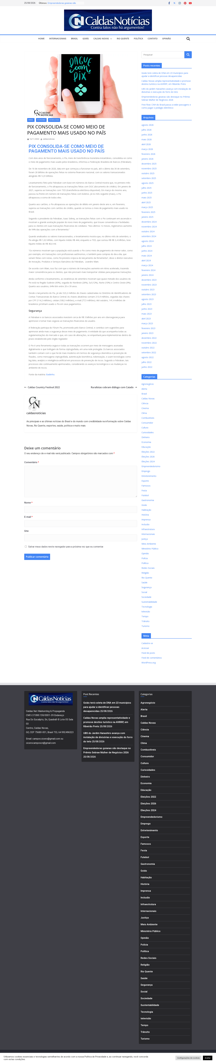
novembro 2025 (149, 168)
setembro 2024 (149, 236)
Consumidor (147, 422)
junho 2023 (147, 308)
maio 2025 (147, 197)
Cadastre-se (147, 643)
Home (41, 38)
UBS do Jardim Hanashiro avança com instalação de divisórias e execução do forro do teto (108, 737)
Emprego (146, 471)
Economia (41, 120)
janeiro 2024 (147, 275)
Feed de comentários (152, 657)
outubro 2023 (148, 289)
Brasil (74, 38)
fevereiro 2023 (148, 328)
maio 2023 (147, 313)
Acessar (145, 648)
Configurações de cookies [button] (188, 1058)
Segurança (146, 587)
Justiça (145, 539)
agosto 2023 (148, 299)
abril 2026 (146, 144)
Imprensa (146, 519)
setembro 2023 (149, 294)
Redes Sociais (148, 568)
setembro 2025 (149, 178)
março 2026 (147, 149)
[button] (110, 39)
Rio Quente (123, 38)
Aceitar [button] (208, 1058)
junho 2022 (147, 367)
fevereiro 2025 (148, 212)
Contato (153, 38)
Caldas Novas (101, 38)
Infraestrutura (148, 529)
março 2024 (147, 265)
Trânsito (145, 621)
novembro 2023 (149, 284)
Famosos (146, 485)
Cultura (145, 427)
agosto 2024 (148, 241)
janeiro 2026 (147, 158)
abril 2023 (146, 318)
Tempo (145, 616)
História (145, 514)
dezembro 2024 (149, 221)
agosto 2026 (148, 125)
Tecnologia (54, 120)
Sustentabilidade (149, 601)
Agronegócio (148, 384)
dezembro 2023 (149, 279)
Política (138, 38)
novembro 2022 (149, 342)
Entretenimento (149, 476)
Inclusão (145, 524)
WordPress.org (149, 662)
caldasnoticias (49, 139)
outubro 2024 (148, 231)
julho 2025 (146, 187)
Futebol (145, 495)
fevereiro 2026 (148, 154)
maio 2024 (147, 255)
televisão (146, 611)
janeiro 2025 (147, 217)
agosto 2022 (148, 357)
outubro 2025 (148, 173)
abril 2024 (146, 260)
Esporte (145, 480)
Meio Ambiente (149, 543)
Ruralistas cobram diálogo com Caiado (112, 387)
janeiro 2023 (147, 333)
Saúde (144, 582)
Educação (146, 447)
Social (144, 592)
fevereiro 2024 (148, 270)
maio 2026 (147, 139)
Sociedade (146, 597)
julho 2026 (146, 129)
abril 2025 (146, 202)
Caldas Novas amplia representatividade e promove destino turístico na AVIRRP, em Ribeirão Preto (106, 722)
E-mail (28, 517)
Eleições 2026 (148, 456)
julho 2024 (146, 246)
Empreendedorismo (151, 466)
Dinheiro (146, 437)
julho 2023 (146, 304)
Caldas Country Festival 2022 (44, 387)
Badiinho (50, 374)
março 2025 (147, 207)
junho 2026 (147, 134)
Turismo (145, 626)
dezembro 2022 (149, 338)
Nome (28, 502)
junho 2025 (147, 192)
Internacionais (57, 38)
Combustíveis (148, 417)
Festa (144, 490)
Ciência (145, 403)
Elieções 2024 (148, 461)
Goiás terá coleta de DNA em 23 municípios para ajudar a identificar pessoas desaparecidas (107, 707)
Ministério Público (150, 548)
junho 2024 (147, 250)
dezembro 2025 (149, 163)
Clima (144, 413)
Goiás (86, 38)
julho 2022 (146, 362)
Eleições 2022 (148, 451)
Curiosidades (148, 432)
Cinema (145, 408)
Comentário (31, 462)
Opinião (166, 38)
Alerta (144, 388)
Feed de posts (148, 653)
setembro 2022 (149, 352)
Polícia (145, 558)
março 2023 (147, 323)
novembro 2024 (149, 226)
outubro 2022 (148, 347)
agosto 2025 (148, 183)
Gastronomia (148, 500)
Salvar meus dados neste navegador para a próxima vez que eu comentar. (66, 546)
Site (26, 531)
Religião (145, 572)
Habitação (146, 509)
